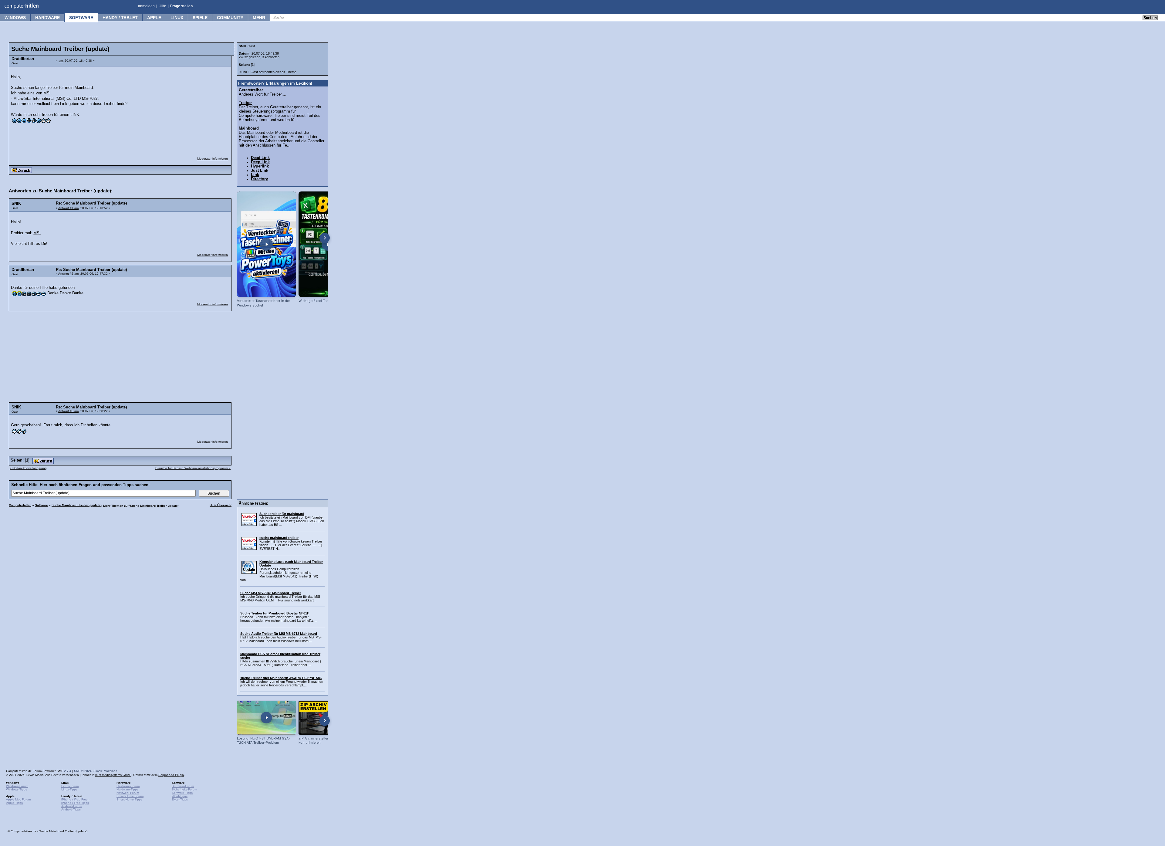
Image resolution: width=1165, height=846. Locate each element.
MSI (37, 233)
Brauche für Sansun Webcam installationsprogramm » (193, 468)
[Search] (1150, 18)
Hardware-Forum (128, 786)
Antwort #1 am (68, 208)
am (61, 60)
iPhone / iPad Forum (75, 799)
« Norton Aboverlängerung (28, 468)
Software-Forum (183, 786)
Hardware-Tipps (127, 789)
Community (230, 17)
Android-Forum (71, 806)
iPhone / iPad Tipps (75, 802)
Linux (177, 17)
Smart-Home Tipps (129, 799)
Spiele (200, 17)
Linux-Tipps (69, 789)
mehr (259, 17)
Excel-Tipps (180, 799)
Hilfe (162, 6)
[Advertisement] (182, 108)
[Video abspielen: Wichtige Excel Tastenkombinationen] (328, 244)
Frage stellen (181, 6)
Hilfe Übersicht (220, 505)
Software (81, 17)
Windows (15, 17)
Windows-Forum (17, 786)
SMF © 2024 (83, 771)
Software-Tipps (182, 792)
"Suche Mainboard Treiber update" (153, 505)
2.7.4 (67, 771)
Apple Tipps (14, 802)
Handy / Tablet (120, 17)
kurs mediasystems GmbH (113, 775)
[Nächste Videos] (324, 238)
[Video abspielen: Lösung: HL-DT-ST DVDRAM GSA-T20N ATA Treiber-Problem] (266, 717)
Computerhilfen (20, 505)
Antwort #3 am (68, 411)
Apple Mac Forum (18, 799)
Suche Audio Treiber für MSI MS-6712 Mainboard (278, 633)
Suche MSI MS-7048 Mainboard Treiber (270, 593)
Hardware (47, 17)
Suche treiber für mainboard (281, 514)
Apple (154, 17)
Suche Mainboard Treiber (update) (76, 505)
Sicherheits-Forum (184, 789)
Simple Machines (105, 771)
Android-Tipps (71, 809)
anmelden (146, 6)
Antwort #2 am (68, 273)
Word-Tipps (179, 796)
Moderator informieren (212, 158)
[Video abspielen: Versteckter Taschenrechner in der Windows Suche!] (266, 244)
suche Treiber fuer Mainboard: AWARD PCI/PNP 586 (281, 678)
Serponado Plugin (171, 775)
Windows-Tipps (16, 789)
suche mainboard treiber (279, 538)
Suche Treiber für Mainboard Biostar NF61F (274, 613)
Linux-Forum (70, 786)
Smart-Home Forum (130, 796)
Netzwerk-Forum (127, 792)
